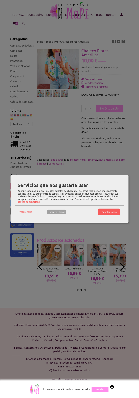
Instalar (100, 389)
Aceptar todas (109, 212)
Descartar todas (56, 212)
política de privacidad (29, 201)
